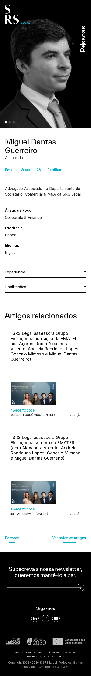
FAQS (60, 656)
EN (71, 44)
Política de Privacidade (60, 652)
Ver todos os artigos (69, 538)
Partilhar (54, 170)
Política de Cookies (40, 656)
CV (38, 170)
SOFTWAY (62, 666)
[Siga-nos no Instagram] (45, 618)
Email (9, 170)
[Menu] (83, 44)
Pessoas (12, 538)
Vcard (25, 170)
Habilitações (15, 286)
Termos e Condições (27, 652)
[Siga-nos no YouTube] (56, 618)
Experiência (15, 272)
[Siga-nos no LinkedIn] (35, 618)
